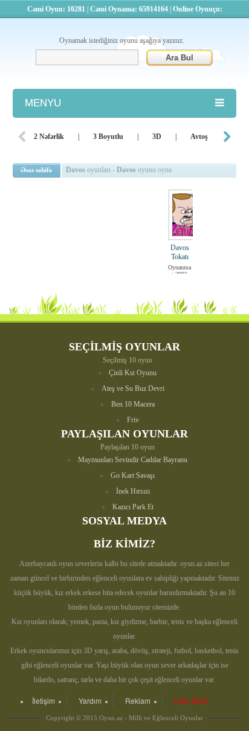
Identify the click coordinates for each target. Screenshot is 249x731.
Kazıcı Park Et (133, 507)
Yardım (90, 700)
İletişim (43, 700)
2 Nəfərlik (49, 136)
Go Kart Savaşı (133, 475)
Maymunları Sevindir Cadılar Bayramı (132, 460)
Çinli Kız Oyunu (133, 373)
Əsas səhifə (36, 169)
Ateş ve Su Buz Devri (133, 388)
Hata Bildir (191, 700)
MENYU (43, 103)
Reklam (137, 700)
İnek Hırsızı (133, 491)
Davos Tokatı (179, 252)
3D (156, 136)
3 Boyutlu (108, 136)
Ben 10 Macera (133, 404)
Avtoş (199, 136)
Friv (133, 420)
